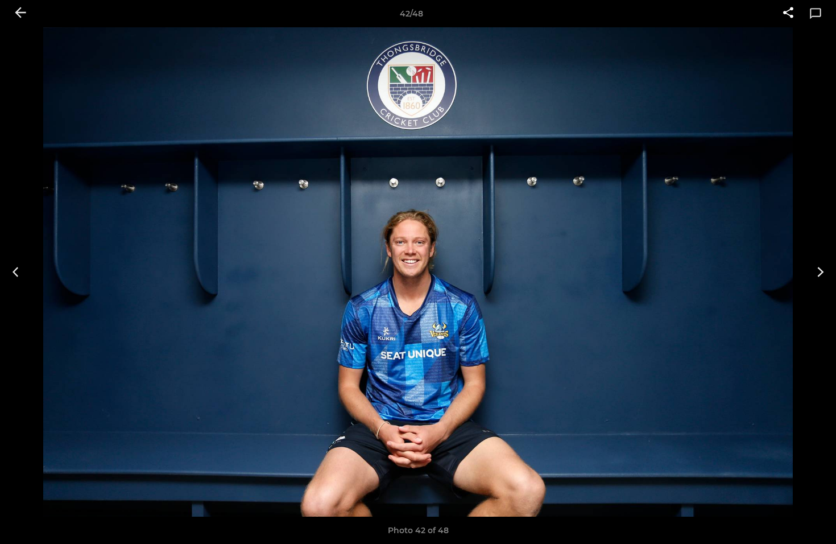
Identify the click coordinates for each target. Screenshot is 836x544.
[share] (788, 14)
